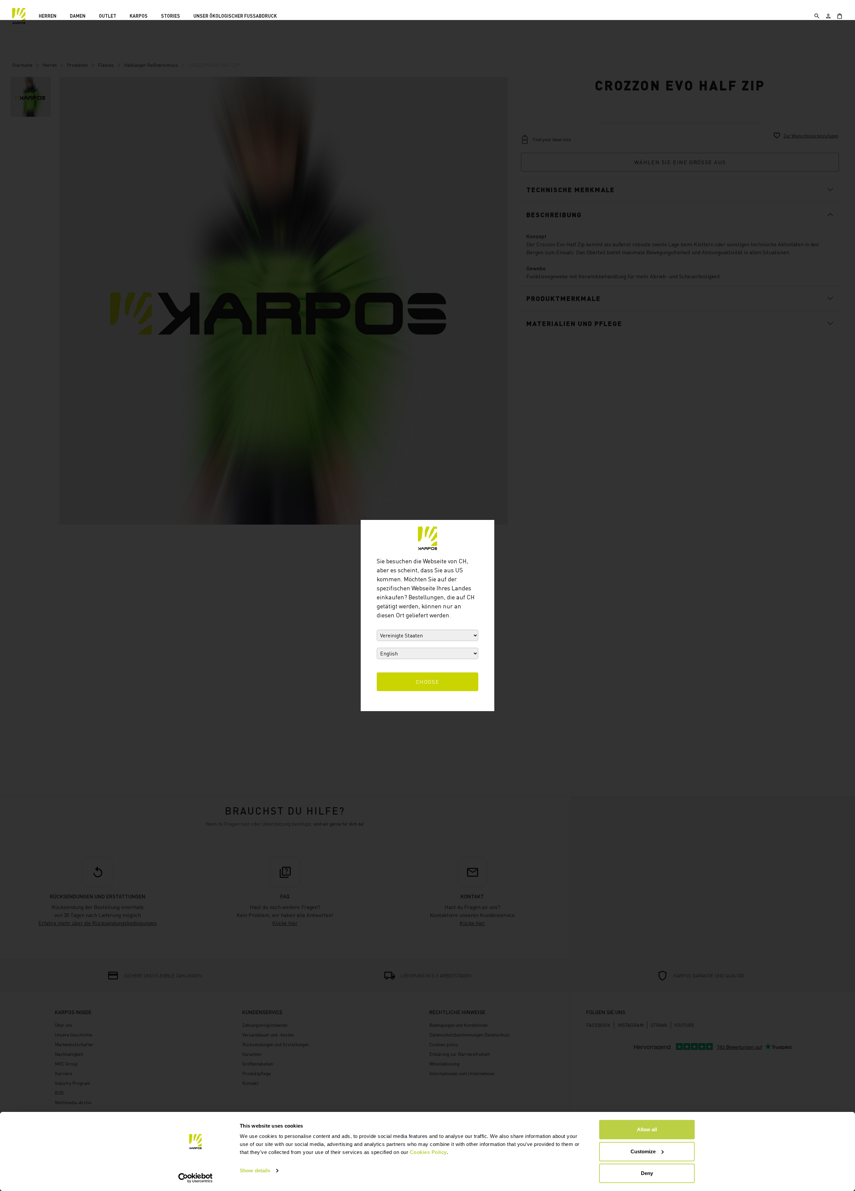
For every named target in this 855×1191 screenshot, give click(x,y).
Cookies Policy (428, 1152)
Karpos (139, 16)
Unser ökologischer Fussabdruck (235, 16)
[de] (18, 16)
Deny (647, 1173)
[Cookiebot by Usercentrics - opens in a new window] (195, 1178)
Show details (255, 1170)
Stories (170, 16)
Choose (428, 681)
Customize (643, 1151)
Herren (47, 16)
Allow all (647, 1129)
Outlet (107, 16)
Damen (78, 16)
